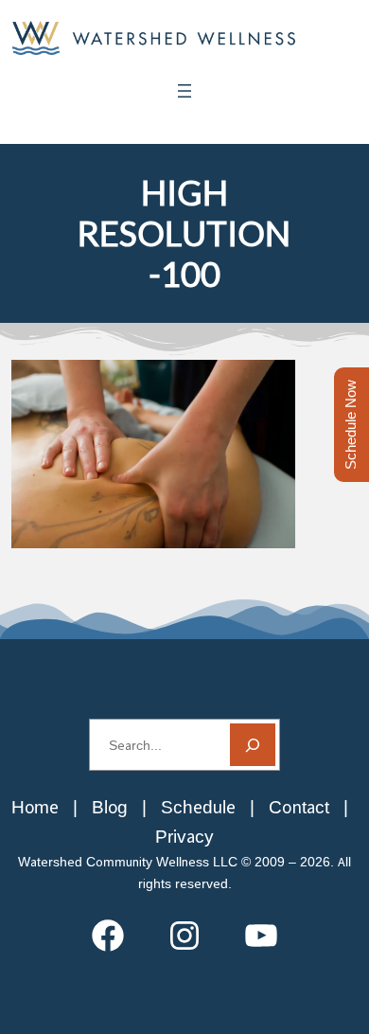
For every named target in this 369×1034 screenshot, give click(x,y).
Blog (110, 807)
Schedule (198, 807)
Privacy (184, 837)
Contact (299, 807)
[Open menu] (184, 91)
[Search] (252, 744)
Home (35, 807)
